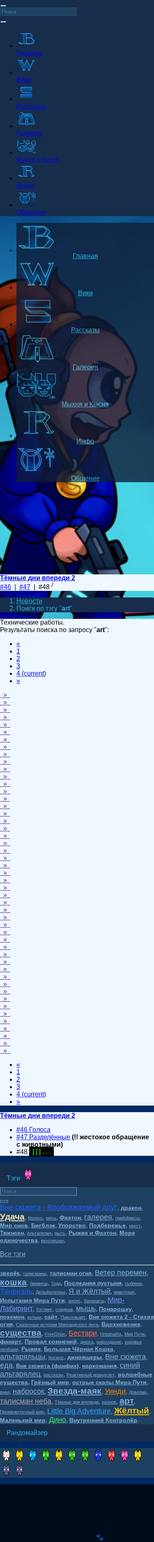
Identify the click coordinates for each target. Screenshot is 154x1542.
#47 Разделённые (43, 1137)
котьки (34, 1317)
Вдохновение (120, 1324)
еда (6, 1365)
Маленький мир (23, 1420)
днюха (86, 1341)
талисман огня (71, 1273)
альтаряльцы (22, 1357)
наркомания (99, 1365)
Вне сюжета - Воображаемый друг (58, 1207)
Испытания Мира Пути (32, 1300)
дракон (131, 1207)
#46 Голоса (33, 1129)
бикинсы (39, 1283)
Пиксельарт (73, 1317)
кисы (51, 1217)
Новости (29, 600)
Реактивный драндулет (91, 1374)
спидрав (64, 1309)
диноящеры (84, 1357)
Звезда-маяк (74, 1390)
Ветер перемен (121, 1273)
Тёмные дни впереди (77, 1402)
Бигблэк (43, 1225)
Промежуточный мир (22, 1411)
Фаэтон (70, 1217)
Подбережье (107, 1225)
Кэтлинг (44, 1309)
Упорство (72, 1225)
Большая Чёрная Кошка (78, 1349)
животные (124, 1292)
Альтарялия (39, 1233)
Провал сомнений (51, 1341)
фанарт (10, 1341)
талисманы (34, 1273)
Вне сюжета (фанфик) (47, 1365)
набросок (28, 1391)
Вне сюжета (125, 1357)
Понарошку (115, 1309)
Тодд (56, 1283)
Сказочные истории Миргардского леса (57, 1324)
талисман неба (25, 1401)
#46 (5, 586)
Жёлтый (131, 1410)
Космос (56, 1357)
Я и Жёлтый (89, 1291)
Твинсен (12, 1232)
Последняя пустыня (93, 1283)
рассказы (53, 1374)
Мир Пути (134, 1334)
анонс (74, 1300)
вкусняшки (52, 1240)
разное (109, 1402)
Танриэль (16, 1291)
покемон (12, 1316)
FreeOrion (55, 1334)
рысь (60, 1233)
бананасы (94, 1300)
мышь (86, 1308)
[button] (12, 1253)
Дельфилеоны (50, 1292)
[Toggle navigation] (3, 6)
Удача (12, 1216)
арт (127, 1400)
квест (134, 1225)
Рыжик (31, 1349)
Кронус (35, 1217)
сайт (50, 1316)
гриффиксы (127, 1217)
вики (4, 1392)
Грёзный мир (50, 1382)
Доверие (138, 1392)
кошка (13, 1282)
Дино (57, 1420)
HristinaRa (110, 1334)
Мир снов (14, 1225)
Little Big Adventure (79, 1411)
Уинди (115, 1391)
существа (20, 1332)
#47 (24, 586)
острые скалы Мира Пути (109, 1382)
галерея (98, 1217)
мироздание (109, 1341)
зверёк (10, 1273)
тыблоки (133, 1283)
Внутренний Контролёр (103, 1420)
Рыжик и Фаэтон (92, 1232)
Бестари (83, 1333)
